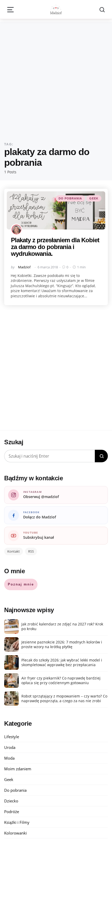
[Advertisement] (56, 78)
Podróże (11, 811)
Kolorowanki (15, 833)
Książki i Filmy (16, 822)
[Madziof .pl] (56, 9)
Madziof (24, 267)
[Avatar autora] (16, 229)
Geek (93, 198)
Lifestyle (11, 736)
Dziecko (11, 800)
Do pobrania (70, 198)
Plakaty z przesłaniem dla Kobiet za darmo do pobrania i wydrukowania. (55, 246)
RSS (31, 551)
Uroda (9, 747)
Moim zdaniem (17, 768)
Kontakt (13, 551)
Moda (9, 758)
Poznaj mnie (21, 584)
